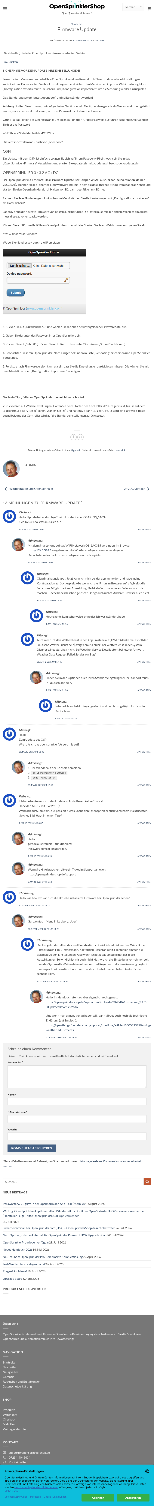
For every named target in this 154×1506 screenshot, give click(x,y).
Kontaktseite (17, 1462)
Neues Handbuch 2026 (17, 1249)
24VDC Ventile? (134, 488)
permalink (120, 450)
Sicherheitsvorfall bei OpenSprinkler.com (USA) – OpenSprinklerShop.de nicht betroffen (59, 1228)
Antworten (144, 529)
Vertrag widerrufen (15, 1429)
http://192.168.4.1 (39, 550)
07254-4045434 (19, 1457)
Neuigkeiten (11, 1372)
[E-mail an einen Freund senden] (80, 437)
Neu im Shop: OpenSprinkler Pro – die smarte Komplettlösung (43, 1256)
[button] (5, 8)
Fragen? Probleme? (15, 1271)
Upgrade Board (13, 1278)
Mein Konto (10, 1424)
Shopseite (9, 1367)
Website (12, 1129)
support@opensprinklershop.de (29, 1452)
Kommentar (15, 1062)
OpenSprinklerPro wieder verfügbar (26, 1242)
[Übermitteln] (147, 1181)
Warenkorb (10, 1414)
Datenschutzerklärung (17, 1386)
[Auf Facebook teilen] (73, 437)
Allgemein (77, 23)
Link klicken (10, 62)
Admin (100, 40)
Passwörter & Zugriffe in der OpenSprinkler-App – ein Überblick (44, 1203)
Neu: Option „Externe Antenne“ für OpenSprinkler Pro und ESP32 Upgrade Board (55, 1235)
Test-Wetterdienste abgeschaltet (24, 1264)
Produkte (9, 1410)
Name (12, 1094)
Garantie (8, 1376)
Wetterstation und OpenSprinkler (31, 488)
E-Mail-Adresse (17, 1112)
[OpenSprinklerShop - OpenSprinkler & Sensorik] (77, 5)
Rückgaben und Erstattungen (21, 1381)
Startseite (9, 1362)
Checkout (9, 1419)
